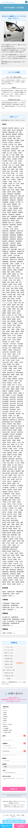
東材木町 (10, 469)
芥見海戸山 (17, 142)
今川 (17, 173)
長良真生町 (20, 399)
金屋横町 (12, 202)
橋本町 (9, 440)
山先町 (19, 557)
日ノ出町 (16, 463)
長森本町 (4, 415)
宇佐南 (10, 183)
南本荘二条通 (6, 522)
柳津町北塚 (20, 530)
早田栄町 (20, 346)
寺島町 (12, 387)
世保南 (22, 576)
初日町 (9, 442)
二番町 (20, 452)
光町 (22, 450)
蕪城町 (19, 243)
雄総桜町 (9, 210)
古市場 (20, 487)
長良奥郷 (16, 391)
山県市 (17, 593)
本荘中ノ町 (19, 479)
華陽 (8, 272)
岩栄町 (20, 161)
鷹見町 (17, 331)
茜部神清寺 (20, 130)
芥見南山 (8, 159)
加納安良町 (13, 200)
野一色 (17, 444)
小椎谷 (4, 309)
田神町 (10, 346)
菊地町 (9, 265)
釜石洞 (16, 229)
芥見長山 (10, 161)
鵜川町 (21, 175)
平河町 (4, 463)
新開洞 (4, 313)
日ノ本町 (14, 465)
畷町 (18, 415)
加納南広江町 (13, 247)
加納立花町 (5, 243)
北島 (18, 276)
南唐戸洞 (4, 528)
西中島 (4, 444)
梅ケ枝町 (4, 167)
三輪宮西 (4, 539)
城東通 (9, 319)
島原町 (4, 323)
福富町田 (4, 458)
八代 (18, 545)
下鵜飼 (9, 323)
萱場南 (4, 272)
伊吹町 (12, 173)
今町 (13, 175)
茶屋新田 (14, 378)
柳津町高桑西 (14, 547)
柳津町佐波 (5, 530)
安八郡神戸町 (11, 621)
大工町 (19, 354)
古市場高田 (20, 485)
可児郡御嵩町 (6, 603)
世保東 (4, 565)
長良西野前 (20, 405)
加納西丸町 (13, 251)
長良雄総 (4, 393)
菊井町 (19, 265)
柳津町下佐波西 (6, 551)
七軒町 (15, 448)
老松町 (22, 183)
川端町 (17, 268)
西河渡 (4, 430)
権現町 (12, 282)
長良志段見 (20, 401)
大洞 (8, 179)
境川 (23, 302)
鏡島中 (17, 220)
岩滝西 (21, 169)
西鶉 (14, 424)
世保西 (9, 565)
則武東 (14, 446)
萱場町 (15, 270)
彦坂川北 (19, 446)
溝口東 (4, 514)
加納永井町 (5, 259)
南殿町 (4, 524)
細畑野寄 (15, 481)
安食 (13, 157)
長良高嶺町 (20, 397)
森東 (23, 541)
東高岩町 (20, 467)
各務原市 (4, 596)
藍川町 (19, 584)
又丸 (15, 508)
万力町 (14, 504)
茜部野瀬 (20, 134)
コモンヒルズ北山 (7, 302)
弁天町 (19, 500)
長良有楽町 (19, 428)
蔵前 (18, 292)
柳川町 (22, 567)
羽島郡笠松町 (6, 593)
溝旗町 (20, 512)
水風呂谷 (9, 516)
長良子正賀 (20, 403)
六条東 (16, 561)
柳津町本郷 (5, 571)
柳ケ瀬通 (17, 567)
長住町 (15, 393)
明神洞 (15, 528)
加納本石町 (5, 224)
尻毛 (13, 327)
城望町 (14, 319)
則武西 (9, 446)
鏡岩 (8, 216)
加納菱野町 (13, 218)
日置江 (15, 475)
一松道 (12, 146)
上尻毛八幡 (16, 255)
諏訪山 (19, 313)
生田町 (8, 146)
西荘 (8, 444)
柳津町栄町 (13, 530)
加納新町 (12, 233)
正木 (19, 495)
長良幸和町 (5, 405)
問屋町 (15, 366)
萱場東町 (20, 270)
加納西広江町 (20, 251)
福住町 (12, 461)
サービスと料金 (5, 815)
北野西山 (18, 272)
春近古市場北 (14, 473)
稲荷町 (22, 146)
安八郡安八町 (6, 617)
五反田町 (4, 284)
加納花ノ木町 (6, 249)
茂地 (19, 534)
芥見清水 (4, 142)
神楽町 (9, 212)
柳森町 (19, 574)
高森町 (12, 331)
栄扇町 (4, 169)
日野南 (9, 465)
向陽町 (4, 311)
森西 (3, 543)
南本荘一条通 (9, 518)
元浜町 (21, 543)
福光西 (20, 489)
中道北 (20, 366)
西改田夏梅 (18, 422)
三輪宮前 (10, 539)
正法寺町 (19, 337)
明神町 (10, 528)
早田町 (15, 346)
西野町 (20, 454)
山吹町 (9, 557)
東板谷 (12, 471)
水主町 (20, 210)
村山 (15, 518)
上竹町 (10, 280)
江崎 (9, 165)
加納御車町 (13, 231)
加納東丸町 (19, 222)
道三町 (20, 385)
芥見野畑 (4, 161)
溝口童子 (18, 493)
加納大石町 (20, 198)
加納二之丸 (21, 249)
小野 (3, 307)
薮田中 (9, 582)
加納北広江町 (13, 196)
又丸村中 (15, 506)
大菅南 (17, 177)
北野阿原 (13, 276)
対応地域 (18, 815)
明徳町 (4, 537)
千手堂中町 (13, 343)
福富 (3, 461)
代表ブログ (13, 816)
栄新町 (9, 304)
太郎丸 (11, 362)
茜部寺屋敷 (11, 132)
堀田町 (9, 483)
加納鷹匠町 (20, 235)
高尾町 (4, 339)
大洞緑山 (4, 208)
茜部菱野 (14, 134)
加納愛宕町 (20, 200)
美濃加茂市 (10, 609)
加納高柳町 (19, 241)
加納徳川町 (21, 259)
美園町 (20, 516)
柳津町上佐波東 (6, 532)
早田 (9, 348)
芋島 (3, 173)
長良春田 (12, 407)
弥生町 (4, 557)
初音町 (4, 442)
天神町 (12, 360)
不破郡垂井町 (14, 617)
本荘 (18, 483)
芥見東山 (20, 159)
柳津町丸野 (20, 569)
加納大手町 (13, 198)
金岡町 (20, 187)
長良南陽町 (19, 434)
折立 (13, 222)
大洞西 (10, 208)
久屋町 (10, 448)
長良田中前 (20, 432)
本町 (8, 479)
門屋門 (17, 185)
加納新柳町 (5, 235)
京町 (3, 288)
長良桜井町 (5, 403)
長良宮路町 (5, 428)
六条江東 (15, 563)
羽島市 (10, 596)
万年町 (9, 504)
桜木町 (12, 298)
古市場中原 (5, 485)
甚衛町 (19, 319)
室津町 (9, 541)
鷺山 (20, 300)
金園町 (19, 192)
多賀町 (8, 331)
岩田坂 (14, 192)
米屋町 (10, 296)
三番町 (12, 329)
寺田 (8, 387)
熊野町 (4, 294)
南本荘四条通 (14, 520)
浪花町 (10, 415)
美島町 (20, 514)
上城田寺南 (20, 253)
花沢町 (14, 442)
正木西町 (14, 477)
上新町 (11, 263)
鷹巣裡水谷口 (6, 333)
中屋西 (9, 385)
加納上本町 (21, 196)
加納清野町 (17, 194)
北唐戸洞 (4, 278)
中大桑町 (9, 370)
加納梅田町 (5, 200)
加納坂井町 (20, 239)
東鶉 (8, 471)
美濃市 (4, 609)
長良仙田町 (5, 399)
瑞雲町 (10, 350)
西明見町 (9, 424)
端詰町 (4, 440)
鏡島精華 (4, 222)
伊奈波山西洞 (14, 148)
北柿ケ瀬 (16, 278)
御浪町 (4, 210)
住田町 (20, 315)
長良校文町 (13, 405)
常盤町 (17, 374)
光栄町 (8, 290)
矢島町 (16, 553)
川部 (13, 268)
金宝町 (15, 284)
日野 (14, 456)
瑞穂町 (15, 516)
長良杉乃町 (13, 399)
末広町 (4, 321)
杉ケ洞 (12, 317)
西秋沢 (4, 424)
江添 (11, 163)
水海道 (4, 516)
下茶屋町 (19, 335)
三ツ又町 (15, 510)
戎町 (7, 163)
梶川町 (12, 189)
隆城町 (17, 576)
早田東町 (4, 346)
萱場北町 (9, 270)
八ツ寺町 (4, 553)
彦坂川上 (9, 481)
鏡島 (9, 222)
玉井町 (4, 364)
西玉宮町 (10, 438)
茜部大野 (10, 128)
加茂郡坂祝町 (14, 605)
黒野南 (16, 288)
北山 (3, 276)
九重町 (14, 309)
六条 (20, 563)
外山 (14, 370)
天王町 (17, 360)
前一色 (4, 479)
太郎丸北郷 (5, 358)
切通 (12, 288)
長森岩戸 (4, 391)
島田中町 (9, 325)
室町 (8, 537)
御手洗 (4, 512)
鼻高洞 (15, 452)
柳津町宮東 (20, 565)
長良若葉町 (13, 409)
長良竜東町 (5, 409)
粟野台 (19, 138)
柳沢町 (4, 576)
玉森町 (16, 362)
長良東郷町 (5, 434)
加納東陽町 (5, 261)
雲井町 (22, 292)
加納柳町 (19, 245)
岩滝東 (4, 171)
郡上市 (13, 607)
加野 (15, 187)
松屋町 (19, 502)
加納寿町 (4, 241)
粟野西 (4, 140)
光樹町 (19, 311)
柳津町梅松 (14, 534)
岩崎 (17, 169)
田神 (3, 331)
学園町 (4, 268)
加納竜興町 (5, 245)
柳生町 (19, 541)
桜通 (8, 298)
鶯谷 (3, 177)
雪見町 (21, 553)
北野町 (9, 274)
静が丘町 (18, 327)
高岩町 (12, 290)
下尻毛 (22, 329)
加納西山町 (5, 251)
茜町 (3, 134)
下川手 (4, 325)
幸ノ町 (14, 311)
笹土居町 (19, 296)
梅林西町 (18, 471)
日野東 (4, 465)
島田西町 (13, 321)
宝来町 (14, 500)
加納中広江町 (13, 259)
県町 (20, 132)
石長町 (20, 153)
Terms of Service (14, 795)
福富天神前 (19, 458)
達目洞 (4, 382)
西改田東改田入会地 (7, 422)
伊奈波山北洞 (6, 150)
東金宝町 (14, 467)
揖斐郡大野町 (6, 625)
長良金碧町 (5, 397)
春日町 (15, 210)
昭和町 (4, 335)
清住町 (8, 288)
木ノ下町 (14, 286)
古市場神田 (5, 487)
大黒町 (14, 354)
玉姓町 (19, 294)
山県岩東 (21, 578)
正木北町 (14, 495)
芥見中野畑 (11, 136)
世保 (19, 559)
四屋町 (15, 559)
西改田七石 (21, 419)
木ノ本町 (20, 286)
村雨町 (4, 541)
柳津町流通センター (7, 567)
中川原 (4, 370)
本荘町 (4, 481)
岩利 (12, 171)
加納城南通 (13, 235)
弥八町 (21, 580)
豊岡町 (4, 387)
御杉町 (9, 204)
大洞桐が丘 (20, 179)
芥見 (15, 144)
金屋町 (4, 194)
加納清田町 (5, 196)
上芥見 (11, 229)
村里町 (21, 539)
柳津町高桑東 (6, 547)
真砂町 (4, 477)
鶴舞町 (12, 389)
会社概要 (22, 815)
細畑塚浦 (16, 498)
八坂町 (9, 545)
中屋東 (20, 393)
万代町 (4, 452)
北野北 (8, 276)
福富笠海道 (11, 458)
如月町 (4, 265)
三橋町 (21, 510)
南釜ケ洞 (18, 526)
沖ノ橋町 (18, 202)
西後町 (4, 282)
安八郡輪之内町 (20, 621)
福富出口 (16, 491)
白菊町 (12, 307)
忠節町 (15, 376)
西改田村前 (20, 417)
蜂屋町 (19, 440)
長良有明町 (11, 413)
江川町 (17, 183)
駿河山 (4, 315)
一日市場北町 (6, 450)
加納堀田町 (14, 216)
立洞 (13, 364)
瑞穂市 (4, 591)
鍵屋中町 (4, 214)
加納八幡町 (14, 249)
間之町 (14, 130)
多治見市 (9, 633)
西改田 (19, 424)
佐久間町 (18, 298)
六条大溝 (9, 559)
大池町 (4, 185)
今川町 (21, 173)
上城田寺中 (13, 243)
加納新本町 (5, 237)
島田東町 (19, 321)
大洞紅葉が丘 (15, 206)
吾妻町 (4, 157)
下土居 (4, 337)
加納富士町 (21, 216)
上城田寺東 (13, 253)
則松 (23, 442)
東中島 (20, 469)
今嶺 (17, 175)
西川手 (14, 417)
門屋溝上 (10, 187)
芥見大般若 (10, 140)
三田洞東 (9, 512)
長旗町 (10, 393)
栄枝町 (14, 304)
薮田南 (22, 582)
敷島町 (4, 329)
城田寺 (19, 280)
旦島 (20, 380)
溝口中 (15, 514)
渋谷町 (9, 327)
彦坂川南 (4, 448)
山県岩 (16, 580)
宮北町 (17, 522)
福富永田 (10, 491)
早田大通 (4, 348)
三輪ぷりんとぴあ (16, 537)
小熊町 (4, 204)
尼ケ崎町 (18, 136)
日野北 (19, 456)
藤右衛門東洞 (19, 372)
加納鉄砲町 (20, 261)
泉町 (7, 155)
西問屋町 (16, 438)
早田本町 (4, 341)
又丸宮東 (21, 506)
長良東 (17, 407)
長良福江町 (17, 436)
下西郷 (17, 329)
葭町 (8, 555)
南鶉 (7, 526)
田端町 (9, 364)
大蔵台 (15, 181)
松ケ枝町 (19, 504)
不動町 (4, 489)
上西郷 (4, 255)
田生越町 (4, 366)
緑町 (21, 524)
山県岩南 (15, 578)
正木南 (9, 477)
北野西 (12, 272)
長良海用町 (20, 395)
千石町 (17, 341)
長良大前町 (5, 411)
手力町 (22, 387)
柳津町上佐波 (6, 534)
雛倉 (12, 450)
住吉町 (9, 315)
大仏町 (4, 354)
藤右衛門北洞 (11, 372)
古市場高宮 (13, 485)
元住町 (4, 545)
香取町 (4, 189)
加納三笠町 (20, 231)
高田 (12, 333)
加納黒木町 (11, 241)
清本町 (12, 341)
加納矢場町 (13, 245)
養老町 (4, 555)
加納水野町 (5, 231)
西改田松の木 (13, 419)
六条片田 (4, 563)
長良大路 (12, 411)
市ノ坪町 (12, 155)
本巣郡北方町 (11, 591)
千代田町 (4, 376)
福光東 (15, 489)
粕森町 (17, 189)
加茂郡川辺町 (6, 607)
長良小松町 (13, 403)
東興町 (13, 374)
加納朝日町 (11, 214)
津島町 (8, 395)
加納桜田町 (5, 239)
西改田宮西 (5, 419)
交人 (23, 475)
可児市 (17, 607)
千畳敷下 (4, 350)
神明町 (4, 319)
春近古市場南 (6, 473)
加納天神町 (13, 261)
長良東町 (4, 436)
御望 (17, 282)
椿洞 (3, 395)
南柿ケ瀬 (12, 526)
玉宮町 (21, 362)
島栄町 (4, 327)
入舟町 (21, 171)
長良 (23, 413)
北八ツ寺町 (20, 274)
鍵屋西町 (20, 212)
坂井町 (4, 304)
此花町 (17, 290)
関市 (22, 607)
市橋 (23, 150)
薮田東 (17, 582)
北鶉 (22, 278)
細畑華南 (4, 500)
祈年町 (9, 286)
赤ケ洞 (22, 128)
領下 (13, 576)
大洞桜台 (4, 181)
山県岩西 (4, 580)
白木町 (8, 307)
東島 (15, 469)
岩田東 (4, 192)
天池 (21, 155)
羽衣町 (22, 438)
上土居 (22, 268)
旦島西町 (4, 380)
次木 (14, 415)
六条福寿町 (10, 561)
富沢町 (19, 370)
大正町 (14, 339)
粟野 (14, 138)
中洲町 (10, 368)
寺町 (3, 360)
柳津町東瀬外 (20, 571)
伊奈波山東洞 (6, 148)
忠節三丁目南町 (6, 378)
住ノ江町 (14, 315)
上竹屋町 (4, 280)
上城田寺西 (5, 253)
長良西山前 (5, 407)
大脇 (19, 204)
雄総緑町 (18, 214)
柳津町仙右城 (13, 549)
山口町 (4, 578)
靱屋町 (22, 165)
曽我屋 (19, 339)
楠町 (14, 294)
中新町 (15, 368)
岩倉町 (12, 169)
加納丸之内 (5, 233)
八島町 (14, 545)
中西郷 (20, 368)
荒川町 (4, 138)
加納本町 (19, 224)
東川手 (9, 467)
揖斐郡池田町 (6, 623)
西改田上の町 (6, 426)
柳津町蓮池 (5, 574)
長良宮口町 (21, 426)
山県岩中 (10, 580)
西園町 (20, 430)
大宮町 (9, 206)
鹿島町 (22, 189)
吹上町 (17, 461)
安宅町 (9, 157)
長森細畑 (10, 391)
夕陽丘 (22, 555)
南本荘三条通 (6, 520)
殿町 (22, 374)
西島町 (15, 430)
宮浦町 (13, 522)
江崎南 (15, 163)
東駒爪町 (4, 469)
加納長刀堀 (20, 257)
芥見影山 (10, 142)
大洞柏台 (13, 179)
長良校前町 (13, 397)
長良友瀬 (12, 434)
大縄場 (4, 179)
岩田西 (9, 192)
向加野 (16, 539)
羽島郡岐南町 (19, 591)
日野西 (22, 463)
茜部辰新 (4, 132)
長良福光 (4, 438)
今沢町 (9, 175)
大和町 (14, 557)
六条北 (21, 561)
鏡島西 (13, 220)
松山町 (4, 504)
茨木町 (8, 173)
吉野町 (17, 555)
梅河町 (10, 167)
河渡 (19, 302)
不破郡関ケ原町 (6, 619)
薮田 (13, 582)
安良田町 (9, 138)
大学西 (4, 356)
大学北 (9, 356)
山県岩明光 (13, 574)
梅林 (23, 471)
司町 (19, 382)
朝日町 (17, 157)
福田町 (8, 461)
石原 (3, 155)
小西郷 (9, 309)
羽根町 (21, 473)
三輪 (19, 528)
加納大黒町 (5, 263)
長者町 (10, 376)
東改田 (4, 471)
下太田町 (20, 323)
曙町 (3, 159)
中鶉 (13, 385)
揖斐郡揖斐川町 (15, 623)
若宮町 (9, 584)
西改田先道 (14, 426)
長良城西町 (5, 401)
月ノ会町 (13, 395)
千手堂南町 (20, 343)
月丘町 (4, 385)
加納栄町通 (13, 239)
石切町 (15, 153)
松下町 (9, 502)
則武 (21, 444)
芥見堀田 (14, 159)
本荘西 (12, 479)
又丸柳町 (9, 506)
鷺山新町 (9, 300)
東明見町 (16, 450)
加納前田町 (13, 224)
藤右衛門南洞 (6, 374)
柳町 (7, 569)
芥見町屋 (4, 165)
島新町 (19, 325)
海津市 (22, 619)
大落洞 (9, 185)
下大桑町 (14, 323)
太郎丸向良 (15, 356)
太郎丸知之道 (17, 350)
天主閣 (8, 360)
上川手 (4, 226)
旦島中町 (10, 380)
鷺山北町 (15, 300)
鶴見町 (8, 389)
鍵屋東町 (14, 212)
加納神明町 (19, 233)
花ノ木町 (4, 475)
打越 (3, 163)
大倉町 (10, 181)
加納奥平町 (5, 198)
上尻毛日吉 (5, 257)
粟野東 (20, 144)
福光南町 (9, 489)
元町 (17, 543)
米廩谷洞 (4, 296)
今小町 (4, 175)
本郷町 (14, 483)
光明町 (9, 311)
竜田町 (17, 364)
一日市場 (20, 448)
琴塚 (18, 304)
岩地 (8, 171)
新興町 (9, 313)
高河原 (21, 333)
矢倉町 (14, 541)
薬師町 (4, 559)
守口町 (8, 543)
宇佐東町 (4, 183)
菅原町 (17, 317)
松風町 (4, 506)
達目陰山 (9, 382)
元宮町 (12, 543)
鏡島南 (4, 216)
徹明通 (17, 387)
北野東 (4, 274)
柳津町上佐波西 (16, 532)
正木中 (20, 477)
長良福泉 (10, 436)
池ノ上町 (9, 153)
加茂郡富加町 (6, 605)
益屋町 (20, 508)
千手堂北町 (5, 343)
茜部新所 (4, 128)
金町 (18, 309)
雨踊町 (17, 155)
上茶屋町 (16, 263)
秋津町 (22, 140)
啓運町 (21, 288)
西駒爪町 (4, 417)
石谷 (15, 161)
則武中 (4, 446)
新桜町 (22, 317)
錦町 (9, 417)
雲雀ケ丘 (20, 465)
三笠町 (10, 510)
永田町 (22, 389)
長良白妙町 (13, 401)
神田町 (9, 268)
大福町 (9, 354)
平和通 (4, 502)
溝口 (3, 518)
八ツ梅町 (10, 553)
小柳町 (15, 302)
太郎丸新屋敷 (13, 358)
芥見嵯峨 (16, 140)
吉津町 (12, 555)
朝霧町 (22, 157)
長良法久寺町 (6, 432)
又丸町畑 (10, 508)
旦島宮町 (20, 378)
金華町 (20, 284)
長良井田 (4, 413)
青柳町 (9, 130)
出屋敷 (10, 366)
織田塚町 (14, 204)
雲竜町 (20, 167)
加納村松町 (5, 247)
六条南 (4, 561)
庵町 (3, 146)
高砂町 (16, 333)
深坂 (21, 461)
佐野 (14, 296)
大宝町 (19, 352)
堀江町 (4, 483)
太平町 (9, 339)
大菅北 (12, 177)
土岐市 (4, 633)
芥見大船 (4, 144)
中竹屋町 (4, 368)
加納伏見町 (5, 218)
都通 (22, 522)
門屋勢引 (4, 187)
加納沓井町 (10, 194)
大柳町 (4, 206)
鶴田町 (17, 389)
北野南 (14, 274)
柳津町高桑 (5, 549)
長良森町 (12, 428)
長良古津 (13, 432)
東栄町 (4, 372)
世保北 (14, 565)
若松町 (4, 584)
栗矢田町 (13, 292)
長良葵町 (18, 413)
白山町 (19, 442)
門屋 (13, 185)
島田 (14, 325)
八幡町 (14, 440)
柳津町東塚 (13, 571)
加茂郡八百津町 (15, 603)
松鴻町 (14, 337)
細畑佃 (11, 498)
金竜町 (10, 284)
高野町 (22, 331)
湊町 (3, 526)
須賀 (8, 321)
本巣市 (13, 593)
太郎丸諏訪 (21, 358)
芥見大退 (10, 144)
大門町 (15, 382)
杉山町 (8, 317)
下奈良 (9, 337)
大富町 (22, 177)
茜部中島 (4, 136)
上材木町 (9, 255)
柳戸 (3, 569)
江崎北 (20, 163)
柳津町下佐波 (15, 551)
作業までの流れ (12, 815)
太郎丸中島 (5, 352)
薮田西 (4, 582)
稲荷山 (17, 146)
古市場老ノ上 (13, 487)
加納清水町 (13, 237)
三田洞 (15, 512)
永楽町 (17, 165)
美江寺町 (4, 510)
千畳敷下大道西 (16, 348)
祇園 (23, 294)
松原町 (14, 502)
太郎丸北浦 (5, 362)
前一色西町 (5, 498)
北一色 (22, 263)
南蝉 (8, 524)
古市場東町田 (6, 493)
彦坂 (19, 475)
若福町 (14, 584)
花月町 (4, 212)
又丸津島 (4, 508)
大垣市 (4, 621)
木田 (14, 280)
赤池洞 (4, 130)
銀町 (17, 307)
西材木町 (9, 430)
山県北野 (9, 578)
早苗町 (4, 298)
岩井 (8, 169)
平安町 (13, 493)
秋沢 (17, 132)
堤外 (3, 389)
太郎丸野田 (13, 352)
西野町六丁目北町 (7, 456)
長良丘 (19, 409)
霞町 (8, 189)
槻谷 (3, 290)
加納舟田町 (20, 218)
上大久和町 (5, 229)
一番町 (19, 150)
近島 (8, 282)
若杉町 (10, 563)
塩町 (8, 329)
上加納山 (9, 226)
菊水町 (14, 265)
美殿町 (17, 524)
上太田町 (15, 226)
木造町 (4, 286)
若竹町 (9, 576)
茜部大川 (16, 128)
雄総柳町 (15, 208)
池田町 (4, 153)
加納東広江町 (6, 220)
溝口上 (9, 495)
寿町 (21, 304)
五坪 (20, 282)
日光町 (4, 454)
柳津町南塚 (13, 569)
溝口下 (4, 495)
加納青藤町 (5, 202)
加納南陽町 (13, 257)
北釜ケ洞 (10, 278)
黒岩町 (8, 292)
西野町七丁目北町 (12, 454)
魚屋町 (16, 171)
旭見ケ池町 (10, 463)
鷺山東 (4, 300)
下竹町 (14, 335)
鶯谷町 (8, 177)
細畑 (9, 500)
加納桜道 (19, 237)
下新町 (9, 335)
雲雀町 (4, 467)
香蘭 (21, 309)
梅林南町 (9, 452)
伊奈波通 (13, 150)
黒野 (3, 292)
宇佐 (19, 181)
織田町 (21, 208)
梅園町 (15, 167)
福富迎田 (4, 491)
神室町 (4, 270)
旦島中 (16, 380)
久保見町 (9, 294)
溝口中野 (9, 514)
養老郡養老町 (15, 619)
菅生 (3, 317)
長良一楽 (18, 411)
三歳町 (12, 524)
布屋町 (12, 444)
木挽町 (22, 290)
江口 (13, 165)
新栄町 (14, 313)
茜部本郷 (8, 134)
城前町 (21, 307)
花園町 (10, 475)
